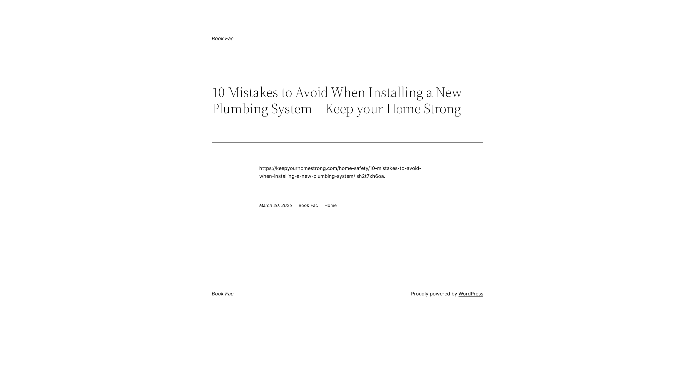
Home (330, 205)
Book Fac (222, 38)
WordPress (471, 294)
